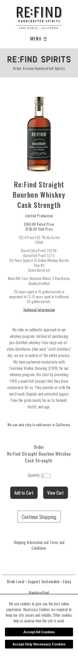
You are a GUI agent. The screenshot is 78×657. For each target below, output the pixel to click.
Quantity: (34, 475)
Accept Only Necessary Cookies (38, 644)
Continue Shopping (39, 517)
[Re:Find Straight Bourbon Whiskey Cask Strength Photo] (39, 132)
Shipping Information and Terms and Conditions (39, 545)
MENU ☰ (39, 38)
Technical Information (39, 309)
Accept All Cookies (39, 632)
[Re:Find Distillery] (39, 16)
